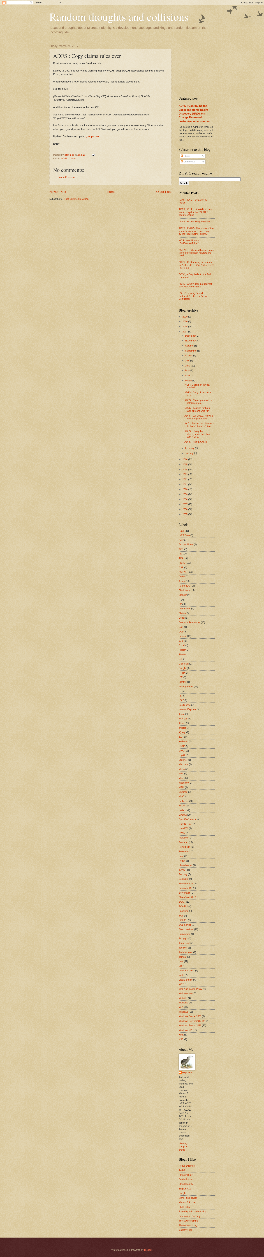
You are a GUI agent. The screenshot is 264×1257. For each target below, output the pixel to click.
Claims (72, 158)
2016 (185, 459)
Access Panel (186, 544)
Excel (182, 645)
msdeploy (184, 782)
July (187, 360)
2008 (185, 499)
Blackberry (184, 590)
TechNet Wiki (186, 952)
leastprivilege (185, 1230)
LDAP (182, 746)
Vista (181, 975)
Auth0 (182, 576)
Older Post (164, 192)
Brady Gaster (186, 1179)
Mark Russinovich (188, 1197)
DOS (181, 631)
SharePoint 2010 (187, 897)
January (189, 453)
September (191, 350)
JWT (181, 737)
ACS (181, 549)
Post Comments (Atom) (76, 199)
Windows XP (185, 1030)
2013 (185, 474)
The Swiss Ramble (188, 1220)
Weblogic (183, 1002)
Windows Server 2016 (190, 1025)
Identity (182, 682)
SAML (182, 869)
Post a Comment (66, 177)
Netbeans (184, 801)
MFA (181, 773)
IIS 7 (181, 700)
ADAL (182, 558)
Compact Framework (189, 622)
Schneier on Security (189, 1216)
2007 (185, 504)
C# (180, 604)
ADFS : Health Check (195, 441)
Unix (181, 961)
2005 (185, 514)
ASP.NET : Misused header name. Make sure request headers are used (196, 253)
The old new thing (188, 1225)
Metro (182, 769)
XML (181, 1034)
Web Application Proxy (190, 989)
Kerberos (183, 741)
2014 (185, 469)
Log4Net (183, 760)
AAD (181, 540)
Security (183, 874)
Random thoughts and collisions (118, 16)
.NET (181, 530)
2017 (185, 331)
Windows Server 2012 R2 (192, 1021)
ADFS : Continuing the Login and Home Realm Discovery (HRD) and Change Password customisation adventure (194, 113)
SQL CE (183, 920)
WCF (181, 984)
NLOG (182, 805)
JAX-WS (183, 718)
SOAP (182, 901)
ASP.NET (184, 572)
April (188, 375)
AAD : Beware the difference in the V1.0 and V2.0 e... (199, 425)
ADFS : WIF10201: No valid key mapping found (198, 417)
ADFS (64, 158)
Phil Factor (184, 1207)
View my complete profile (183, 1146)
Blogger (183, 595)
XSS (181, 1039)
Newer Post (57, 192)
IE (180, 691)
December (190, 335)
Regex (182, 860)
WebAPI (183, 998)
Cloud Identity (186, 1184)
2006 (185, 509)
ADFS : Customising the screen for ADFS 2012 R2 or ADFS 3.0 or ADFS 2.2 (196, 265)
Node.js (183, 810)
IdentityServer (186, 686)
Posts (186, 156)
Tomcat (182, 957)
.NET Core (184, 535)
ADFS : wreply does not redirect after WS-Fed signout (195, 285)
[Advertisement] (206, 67)
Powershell (184, 851)
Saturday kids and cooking (192, 1211)
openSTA (183, 828)
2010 (185, 489)
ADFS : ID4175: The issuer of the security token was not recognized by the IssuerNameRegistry (196, 231)
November (190, 340)
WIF (181, 1007)
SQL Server (185, 924)
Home (111, 192)
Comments (189, 161)
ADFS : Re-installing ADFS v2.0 (195, 221)
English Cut (185, 1188)
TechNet (183, 947)
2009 (185, 494)
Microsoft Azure (187, 1202)
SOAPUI (183, 906)
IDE (181, 677)
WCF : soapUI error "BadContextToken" (189, 242)
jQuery (182, 732)
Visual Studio (186, 979)
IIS (180, 695)
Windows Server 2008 (190, 1016)
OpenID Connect (187, 819)
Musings (183, 792)
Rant (181, 856)
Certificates (185, 608)
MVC (181, 796)
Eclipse (182, 636)
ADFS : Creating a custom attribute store (198, 401)
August (189, 355)
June (188, 365)
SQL (181, 915)
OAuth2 (183, 814)
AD (180, 553)
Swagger (183, 938)
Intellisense (185, 705)
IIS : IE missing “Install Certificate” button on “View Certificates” (193, 296)
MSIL (181, 787)
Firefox (182, 654)
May (187, 370)
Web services (186, 993)
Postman (183, 842)
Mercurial (183, 764)
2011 (185, 484)
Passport (183, 837)
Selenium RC (185, 888)
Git (180, 659)
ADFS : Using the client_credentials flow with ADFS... (197, 434)
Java (181, 714)
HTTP (182, 673)
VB (180, 966)
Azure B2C (184, 585)
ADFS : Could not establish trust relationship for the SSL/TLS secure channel (195, 212)
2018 (185, 326)
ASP (181, 567)
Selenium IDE (186, 883)
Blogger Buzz (186, 1175)
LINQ (181, 750)
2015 (185, 464)
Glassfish (184, 663)
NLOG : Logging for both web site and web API (197, 409)
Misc (181, 778)
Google (182, 668)
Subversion (184, 934)
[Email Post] (93, 154)
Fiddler (182, 649)
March (188, 380)
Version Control (186, 970)
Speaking (183, 911)
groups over (92, 136)
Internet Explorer (187, 709)
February (190, 448)
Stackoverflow (186, 929)
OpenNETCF (185, 824)
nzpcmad (187, 1072)
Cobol (182, 617)
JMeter (182, 727)
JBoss (182, 723)
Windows (183, 1011)
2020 (185, 316)
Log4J (182, 755)
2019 (185, 321)
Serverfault (184, 892)
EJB (181, 640)
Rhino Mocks (185, 865)
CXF (181, 627)
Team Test (184, 943)
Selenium (183, 879)
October (189, 345)
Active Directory (187, 1165)
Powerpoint (184, 847)
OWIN (182, 833)
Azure (182, 581)
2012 (185, 479)
